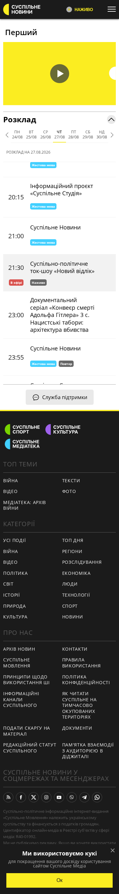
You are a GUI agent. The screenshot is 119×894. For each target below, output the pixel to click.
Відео (10, 491)
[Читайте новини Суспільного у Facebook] (21, 797)
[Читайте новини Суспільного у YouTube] (59, 797)
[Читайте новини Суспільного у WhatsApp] (97, 797)
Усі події (14, 540)
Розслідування (82, 562)
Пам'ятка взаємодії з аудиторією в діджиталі (88, 750)
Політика (15, 573)
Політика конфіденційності (86, 680)
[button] (59, 73)
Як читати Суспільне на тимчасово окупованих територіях (79, 705)
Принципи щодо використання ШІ (26, 680)
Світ (8, 584)
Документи (77, 728)
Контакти (75, 649)
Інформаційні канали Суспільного (21, 699)
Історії (11, 595)
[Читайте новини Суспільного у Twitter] (34, 797)
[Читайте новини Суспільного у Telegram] (84, 797)
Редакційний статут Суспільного (29, 748)
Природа (14, 606)
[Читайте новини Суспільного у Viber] (72, 797)
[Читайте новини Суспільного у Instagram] (46, 797)
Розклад (19, 119)
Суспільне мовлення (16, 663)
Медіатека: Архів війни (24, 505)
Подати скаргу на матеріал (26, 731)
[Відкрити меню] (113, 9)
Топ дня (72, 540)
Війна (10, 480)
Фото (69, 491)
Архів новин (19, 649)
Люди (70, 584)
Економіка (76, 573)
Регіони (72, 551)
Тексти (71, 480)
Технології (76, 595)
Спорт (70, 606)
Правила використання (81, 663)
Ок (59, 880)
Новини (72, 617)
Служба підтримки (64, 397)
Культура (15, 617)
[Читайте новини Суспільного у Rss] (8, 797)
